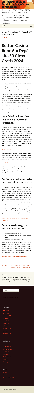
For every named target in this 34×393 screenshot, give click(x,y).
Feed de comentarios (8, 377)
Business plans (7, 344)
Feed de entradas (7, 375)
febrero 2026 (6, 310)
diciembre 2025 (7, 315)
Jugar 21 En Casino (7, 149)
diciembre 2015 (7, 333)
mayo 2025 (6, 321)
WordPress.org (7, 380)
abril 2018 (5, 331)
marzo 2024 (6, 323)
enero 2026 (6, 313)
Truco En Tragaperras (8, 163)
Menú (3, 26)
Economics (6, 351)
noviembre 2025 (7, 318)
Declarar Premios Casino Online (21, 268)
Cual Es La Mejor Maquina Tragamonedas (16, 265)
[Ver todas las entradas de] (19, 37)
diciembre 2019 (7, 328)
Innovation (5, 359)
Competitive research (8, 349)
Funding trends (7, 356)
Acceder (5, 372)
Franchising (6, 354)
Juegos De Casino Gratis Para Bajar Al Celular (14, 256)
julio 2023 (5, 326)
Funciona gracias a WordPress (9, 389)
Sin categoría (6, 362)
